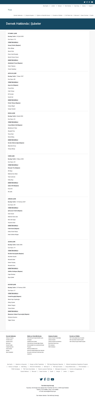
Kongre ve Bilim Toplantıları (37, 364)
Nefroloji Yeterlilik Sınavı (32, 348)
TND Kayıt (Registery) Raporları (55, 364)
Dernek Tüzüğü (9, 345)
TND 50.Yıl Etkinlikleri (35, 366)
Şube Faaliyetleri (9, 352)
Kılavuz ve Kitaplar (13, 366)
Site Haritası (68, 6)
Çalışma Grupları (29, 15)
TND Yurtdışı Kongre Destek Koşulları (77, 341)
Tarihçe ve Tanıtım (10, 338)
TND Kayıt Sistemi (57, 366)
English (90, 6)
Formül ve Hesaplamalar (76, 369)
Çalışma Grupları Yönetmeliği (54, 338)
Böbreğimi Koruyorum (60, 369)
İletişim (60, 6)
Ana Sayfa (45, 6)
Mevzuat (76, 15)
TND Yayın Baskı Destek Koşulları (77, 339)
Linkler (53, 6)
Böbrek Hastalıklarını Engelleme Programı (77, 364)
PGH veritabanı (51, 345)
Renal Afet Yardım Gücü (53, 343)
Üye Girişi (76, 6)
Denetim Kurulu (9, 341)
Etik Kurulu (8, 343)
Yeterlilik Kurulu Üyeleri (32, 341)
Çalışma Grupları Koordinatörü (54, 341)
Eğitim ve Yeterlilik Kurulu (43, 15)
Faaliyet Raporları (9, 346)
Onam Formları (84, 15)
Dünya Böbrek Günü (70, 366)
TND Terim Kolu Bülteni (29, 369)
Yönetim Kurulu (9, 339)
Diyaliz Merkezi (25, 371)
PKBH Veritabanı (51, 346)
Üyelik (91, 15)
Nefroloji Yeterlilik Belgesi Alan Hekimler (35, 350)
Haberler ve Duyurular (21, 364)
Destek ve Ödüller (58, 15)
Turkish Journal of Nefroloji (45, 369)
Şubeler (7, 350)
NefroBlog (24, 366)
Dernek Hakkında (18, 15)
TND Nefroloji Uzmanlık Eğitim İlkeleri (35, 343)
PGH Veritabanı (82, 366)
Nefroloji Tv (47, 366)
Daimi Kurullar (9, 348)
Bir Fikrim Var (68, 15)
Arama (84, 6)
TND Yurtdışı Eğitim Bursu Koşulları (77, 338)
